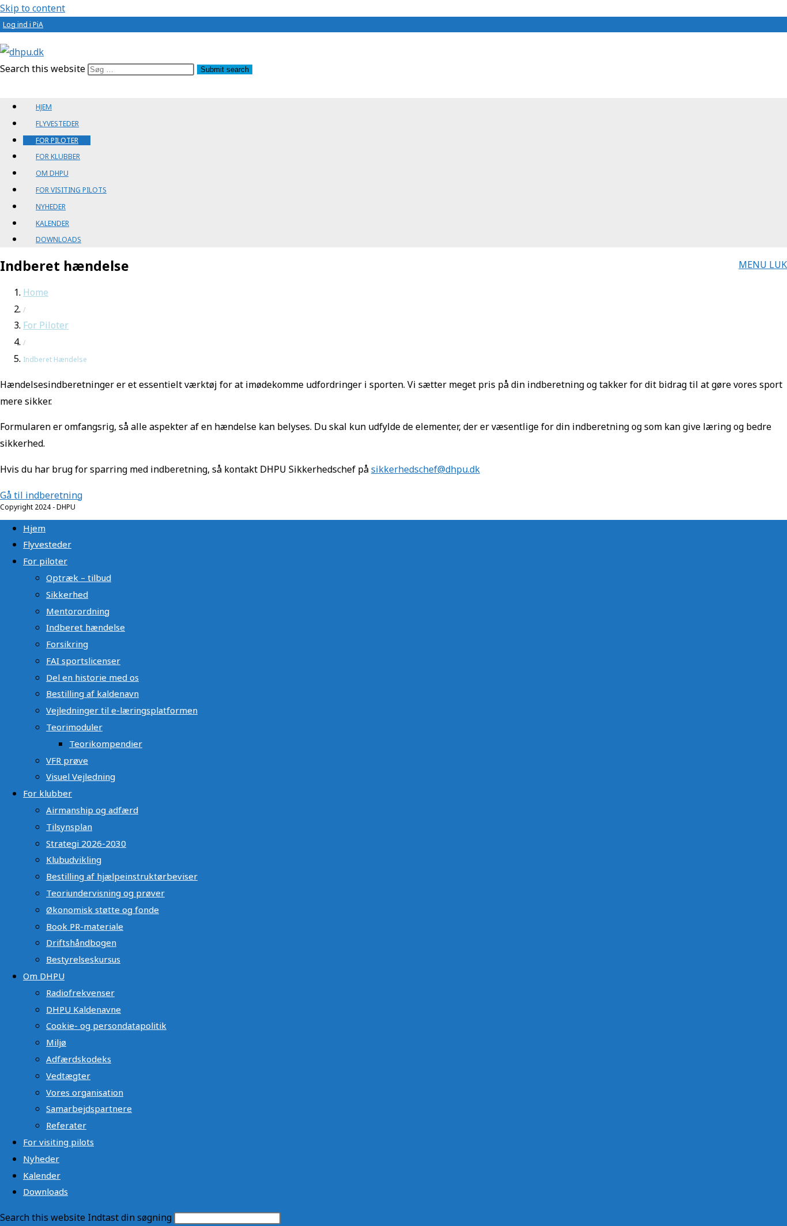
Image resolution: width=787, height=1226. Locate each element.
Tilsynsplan (69, 826)
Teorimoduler (74, 727)
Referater (66, 1125)
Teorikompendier (105, 743)
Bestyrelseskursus (83, 959)
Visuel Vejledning (80, 776)
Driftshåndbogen (81, 942)
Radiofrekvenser (80, 992)
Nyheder (41, 1158)
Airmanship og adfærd (92, 810)
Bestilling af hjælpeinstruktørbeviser (122, 876)
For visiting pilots (58, 1142)
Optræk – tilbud (78, 577)
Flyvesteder (47, 544)
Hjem (34, 528)
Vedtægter (68, 1075)
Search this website (44, 68)
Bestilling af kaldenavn (92, 693)
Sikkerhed (67, 594)
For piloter (45, 561)
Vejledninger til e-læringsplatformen (122, 710)
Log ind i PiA (23, 24)
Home (35, 292)
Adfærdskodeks (78, 1059)
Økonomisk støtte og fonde (102, 909)
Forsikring (67, 644)
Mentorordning (77, 611)
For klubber (47, 793)
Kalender (41, 1175)
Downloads (45, 1191)
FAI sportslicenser (83, 660)
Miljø (56, 1042)
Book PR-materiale (84, 926)
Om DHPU (44, 976)
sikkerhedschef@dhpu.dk (425, 469)
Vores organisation (84, 1092)
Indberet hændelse (85, 627)
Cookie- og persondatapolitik (106, 1025)
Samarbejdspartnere (89, 1108)
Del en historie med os (92, 677)
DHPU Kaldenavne (83, 1009)
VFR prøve (67, 760)
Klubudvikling (73, 859)
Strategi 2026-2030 (86, 843)
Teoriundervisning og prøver (105, 893)
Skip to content (32, 8)
